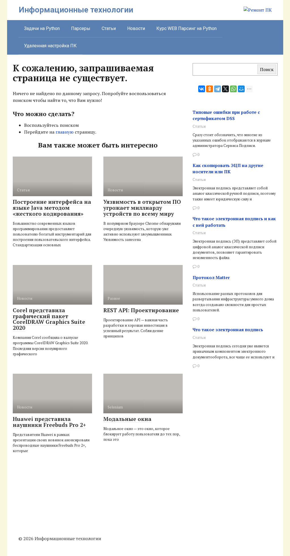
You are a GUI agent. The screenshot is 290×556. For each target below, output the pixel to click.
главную (65, 132)
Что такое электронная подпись (228, 329)
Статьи (109, 28)
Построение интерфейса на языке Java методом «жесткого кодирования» (52, 207)
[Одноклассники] (209, 88)
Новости (136, 28)
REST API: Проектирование (141, 310)
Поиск (267, 69)
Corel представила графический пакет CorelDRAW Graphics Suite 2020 (49, 319)
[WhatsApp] (233, 88)
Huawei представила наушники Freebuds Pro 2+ (49, 421)
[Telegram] (217, 88)
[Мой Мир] (241, 88)
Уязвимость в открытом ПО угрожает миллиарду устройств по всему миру (142, 207)
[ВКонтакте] (201, 88)
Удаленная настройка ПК (50, 45)
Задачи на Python (42, 28)
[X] (225, 88)
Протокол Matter (211, 277)
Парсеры (80, 28)
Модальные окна (127, 418)
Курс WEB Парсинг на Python (186, 28)
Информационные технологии (76, 9)
